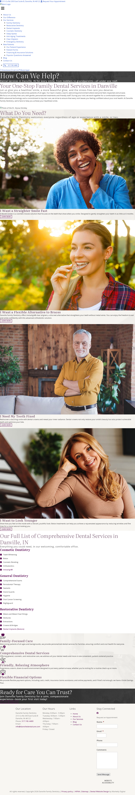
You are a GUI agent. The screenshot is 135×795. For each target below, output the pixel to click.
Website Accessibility (108, 781)
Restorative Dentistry (17, 609)
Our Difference (9, 686)
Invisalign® (8, 569)
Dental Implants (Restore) (13, 629)
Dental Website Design (99, 791)
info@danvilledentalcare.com (28, 726)
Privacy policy (67, 791)
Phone (99, 740)
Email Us (13, 702)
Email (100, 731)
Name (100, 722)
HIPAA (77, 791)
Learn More (6, 217)
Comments (101, 750)
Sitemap (84, 791)
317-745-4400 (12, 65)
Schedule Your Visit (11, 104)
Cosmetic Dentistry (15, 549)
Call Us (4, 702)
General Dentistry (14, 575)
